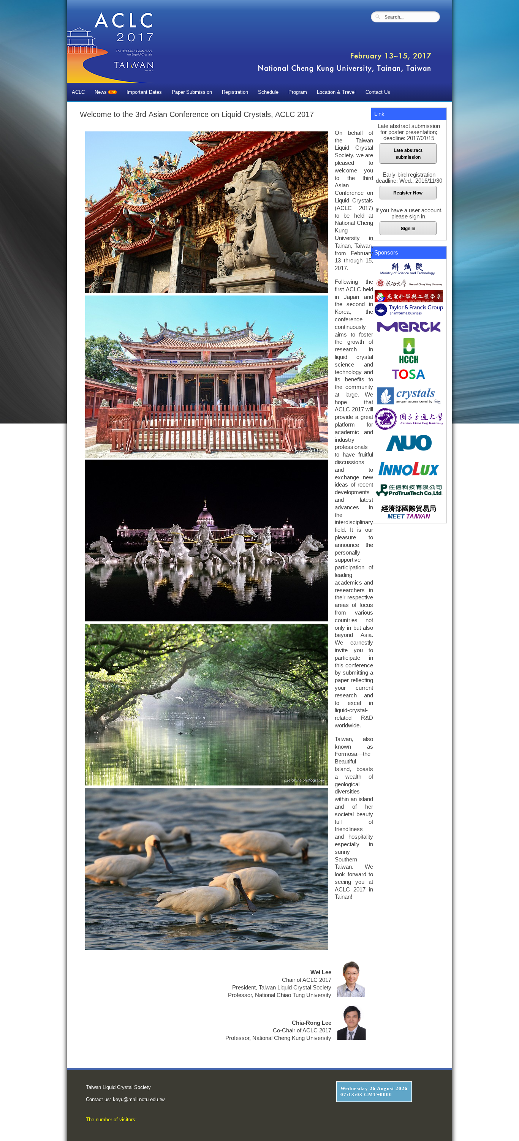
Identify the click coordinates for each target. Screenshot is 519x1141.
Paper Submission (192, 92)
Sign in (408, 228)
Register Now (407, 192)
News (101, 92)
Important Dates (144, 92)
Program (297, 92)
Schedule (268, 92)
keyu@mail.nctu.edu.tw (139, 1099)
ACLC (78, 92)
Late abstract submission (408, 153)
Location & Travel (336, 92)
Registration (235, 92)
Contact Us (378, 92)
